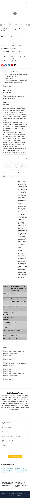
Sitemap (19, 495)
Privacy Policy (12, 495)
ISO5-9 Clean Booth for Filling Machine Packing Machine (7, 484)
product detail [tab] (15, 71)
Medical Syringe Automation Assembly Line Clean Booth (21, 484)
